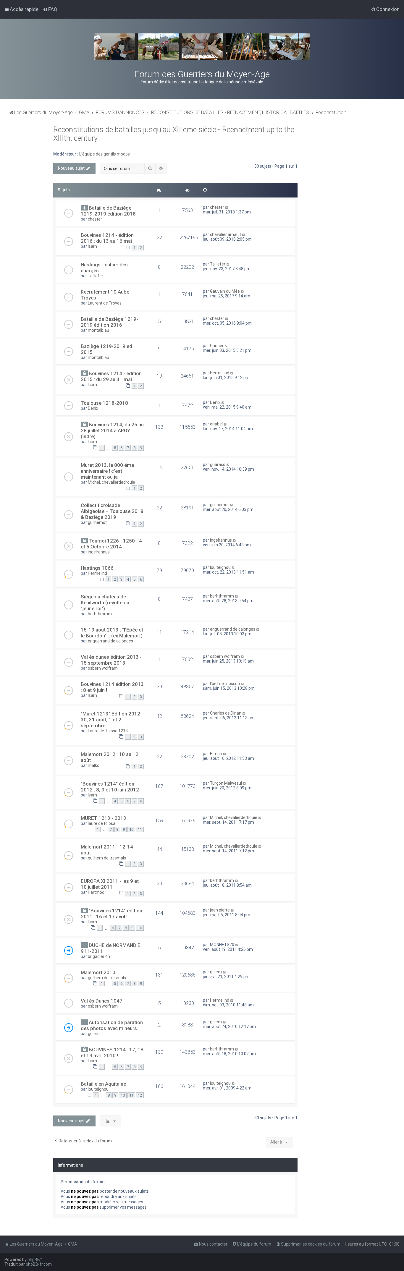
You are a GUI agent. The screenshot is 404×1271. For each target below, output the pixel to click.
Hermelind (219, 372)
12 (140, 1095)
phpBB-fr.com (39, 1264)
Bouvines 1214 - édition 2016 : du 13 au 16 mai (107, 238)
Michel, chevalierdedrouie (111, 482)
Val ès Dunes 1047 (101, 1001)
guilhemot (97, 522)
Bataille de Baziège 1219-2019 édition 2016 (109, 322)
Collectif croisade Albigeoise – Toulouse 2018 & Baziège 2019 (112, 511)
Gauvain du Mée (225, 291)
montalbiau (98, 330)
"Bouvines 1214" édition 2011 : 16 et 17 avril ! (111, 913)
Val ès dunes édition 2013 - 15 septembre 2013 (111, 660)
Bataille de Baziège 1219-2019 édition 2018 (108, 211)
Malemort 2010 (98, 972)
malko (93, 765)
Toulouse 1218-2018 (104, 403)
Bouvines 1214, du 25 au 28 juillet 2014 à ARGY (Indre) (112, 430)
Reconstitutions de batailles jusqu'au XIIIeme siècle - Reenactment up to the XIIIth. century (173, 134)
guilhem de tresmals (107, 858)
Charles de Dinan (225, 713)
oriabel (216, 424)
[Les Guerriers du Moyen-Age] (202, 46)
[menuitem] (50, 9)
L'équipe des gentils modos (104, 154)
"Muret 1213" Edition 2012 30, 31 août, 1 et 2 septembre (110, 719)
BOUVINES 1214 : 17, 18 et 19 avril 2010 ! (112, 1052)
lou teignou (220, 567)
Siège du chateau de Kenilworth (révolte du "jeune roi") (105, 602)
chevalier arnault (225, 234)
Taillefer (95, 275)
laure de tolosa (101, 823)
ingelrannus (99, 552)
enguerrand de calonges (110, 641)
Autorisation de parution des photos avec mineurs (112, 1025)
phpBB (34, 1259)
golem (216, 971)
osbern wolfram (103, 668)
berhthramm (100, 613)
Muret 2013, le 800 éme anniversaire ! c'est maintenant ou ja (107, 471)
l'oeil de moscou (225, 683)
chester (95, 219)
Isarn (92, 246)
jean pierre (220, 910)
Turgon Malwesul (226, 783)
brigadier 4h (99, 956)
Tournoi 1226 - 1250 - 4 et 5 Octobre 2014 (111, 544)
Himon (216, 753)
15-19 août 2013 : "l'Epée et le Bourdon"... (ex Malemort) (112, 633)
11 (140, 829)
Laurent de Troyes (105, 303)
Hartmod (96, 892)
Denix (93, 408)
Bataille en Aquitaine (103, 1084)
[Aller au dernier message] (227, 207)
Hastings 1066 (97, 568)
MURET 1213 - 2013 (103, 818)
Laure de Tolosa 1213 (108, 730)
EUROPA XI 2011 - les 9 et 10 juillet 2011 (110, 884)
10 (131, 829)
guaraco (217, 464)
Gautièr (217, 345)
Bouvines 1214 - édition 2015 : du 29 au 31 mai (111, 376)
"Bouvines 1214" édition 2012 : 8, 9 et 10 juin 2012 (110, 787)
